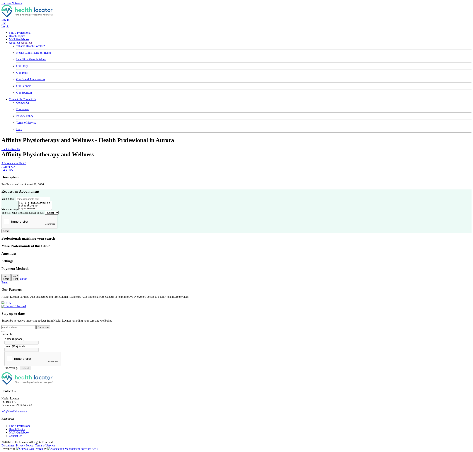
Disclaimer (22, 109)
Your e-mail (8, 198)
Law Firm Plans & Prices (31, 59)
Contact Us (16, 99)
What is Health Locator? (30, 46)
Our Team (22, 72)
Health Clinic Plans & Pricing (33, 52)
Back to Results (10, 149)
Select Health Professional (22, 212)
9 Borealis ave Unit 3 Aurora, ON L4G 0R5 (13, 167)
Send (5, 231)
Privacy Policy (24, 115)
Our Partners (23, 86)
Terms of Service (26, 122)
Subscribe (43, 327)
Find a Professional (20, 32)
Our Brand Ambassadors (30, 79)
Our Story (22, 66)
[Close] (2, 331)
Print (15, 277)
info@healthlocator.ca (14, 411)
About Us (15, 42)
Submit (25, 368)
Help (19, 129)
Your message (9, 209)
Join (3, 23)
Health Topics (17, 36)
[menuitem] (17, 429)
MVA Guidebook (19, 39)
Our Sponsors (24, 92)
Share (6, 277)
